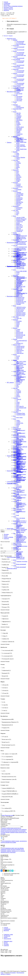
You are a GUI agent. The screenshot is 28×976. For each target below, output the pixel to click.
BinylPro (15, 151)
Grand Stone (19, 282)
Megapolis (18, 177)
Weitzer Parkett (17, 86)
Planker (15, 354)
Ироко (18, 445)
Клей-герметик (20, 540)
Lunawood (15, 251)
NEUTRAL (19, 128)
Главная (6, 2)
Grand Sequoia (20, 377)
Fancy (17, 213)
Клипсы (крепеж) (20, 497)
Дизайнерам (7, 935)
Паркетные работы (12, 568)
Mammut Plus (19, 202)
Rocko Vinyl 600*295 (21, 446)
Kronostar (15, 182)
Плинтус (18, 444)
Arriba (17, 389)
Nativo (18, 395)
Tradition (18, 264)
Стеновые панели (21, 263)
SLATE (18, 258)
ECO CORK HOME (21, 271)
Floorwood (16, 170)
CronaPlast (15, 412)
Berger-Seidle (16, 449)
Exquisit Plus (19, 198)
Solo (17, 385)
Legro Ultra (16, 434)
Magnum (15, 56)
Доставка (6, 534)
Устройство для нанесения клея (20, 558)
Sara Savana (19, 93)
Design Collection (20, 157)
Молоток (18, 549)
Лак (17, 462)
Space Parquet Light (21, 407)
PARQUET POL (17, 109)
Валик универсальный (20, 527)
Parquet (18, 424)
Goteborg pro (19, 221)
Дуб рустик (19, 99)
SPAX (14, 560)
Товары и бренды (8, 9)
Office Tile (18, 318)
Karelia (15, 51)
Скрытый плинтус (21, 479)
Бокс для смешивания (19, 524)
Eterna (17, 366)
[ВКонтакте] (1, 871)
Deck (14, 416)
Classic (18, 374)
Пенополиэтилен (20, 464)
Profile (17, 181)
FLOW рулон (19, 311)
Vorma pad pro (19, 353)
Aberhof (15, 360)
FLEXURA (16, 45)
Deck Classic (19, 417)
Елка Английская (20, 44)
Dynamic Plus (19, 195)
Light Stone (19, 283)
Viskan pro (19, 351)
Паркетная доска (11, 38)
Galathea (15, 48)
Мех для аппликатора (19, 534)
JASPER (18, 124)
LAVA (17, 125)
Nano (17, 291)
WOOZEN (16, 468)
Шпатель (18, 543)
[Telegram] (10, 871)
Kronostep (15, 188)
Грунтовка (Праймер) (19, 454)
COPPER (18, 117)
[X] (6, 871)
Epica (17, 171)
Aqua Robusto (19, 193)
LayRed (18, 329)
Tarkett (14, 77)
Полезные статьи (8, 7)
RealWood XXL (20, 303)
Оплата (6, 535)
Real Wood (19, 382)
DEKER (18, 106)
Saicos (14, 529)
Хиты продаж (7, 938)
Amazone (18, 192)
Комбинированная (21, 461)
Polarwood (15, 69)
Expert (17, 174)
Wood (17, 154)
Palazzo (18, 178)
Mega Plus (18, 203)
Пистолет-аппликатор (19, 555)
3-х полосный (19, 42)
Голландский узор (21, 55)
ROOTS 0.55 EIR (20, 335)
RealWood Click (20, 297)
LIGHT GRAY (20, 127)
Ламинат (9, 142)
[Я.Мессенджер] (12, 871)
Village (18, 158)
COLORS (18, 250)
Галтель (18, 443)
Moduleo (15, 328)
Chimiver (15, 483)
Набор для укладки (21, 504)
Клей (17, 461)
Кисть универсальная (20, 531)
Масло (18, 465)
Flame (17, 165)
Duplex (18, 322)
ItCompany (13, 972)
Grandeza (18, 392)
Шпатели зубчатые (21, 542)
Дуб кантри (19, 96)
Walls (17, 326)
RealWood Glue (20, 298)
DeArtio (15, 445)
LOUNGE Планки (21, 371)
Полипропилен (20, 467)
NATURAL (19, 257)
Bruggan (15, 429)
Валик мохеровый (21, 567)
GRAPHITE (19, 120)
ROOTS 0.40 (19, 332)
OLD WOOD (16, 59)
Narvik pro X (19, 225)
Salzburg (18, 185)
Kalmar (18, 223)
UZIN (14, 565)
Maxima (18, 175)
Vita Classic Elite (20, 265)
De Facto (18, 184)
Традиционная (20, 107)
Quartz (18, 403)
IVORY (18, 123)
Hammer (15, 547)
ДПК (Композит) (20, 430)
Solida (17, 368)
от (1, 551)
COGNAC (19, 116)
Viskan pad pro (20, 350)
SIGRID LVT (19, 343)
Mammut (18, 200)
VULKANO (19, 134)
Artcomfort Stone (20, 276)
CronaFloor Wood (20, 414)
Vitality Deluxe (20, 138)
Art (17, 400)
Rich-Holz (15, 447)
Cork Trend (19, 261)
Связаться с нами (8, 934)
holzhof (15, 431)
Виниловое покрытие (12, 296)
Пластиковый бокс (21, 536)
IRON (17, 121)
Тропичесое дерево (21, 441)
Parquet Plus (19, 296)
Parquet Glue (19, 294)
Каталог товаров (8, 35)
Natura (18, 92)
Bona (14, 473)
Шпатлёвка (19, 472)
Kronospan (16, 435)
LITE (17, 253)
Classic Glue (19, 290)
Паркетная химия (11, 483)
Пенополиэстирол (21, 474)
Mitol (14, 508)
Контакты (6, 10)
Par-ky (14, 63)
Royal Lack (19, 239)
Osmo (14, 516)
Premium (18, 209)
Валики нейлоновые (21, 529)
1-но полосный (20, 41)
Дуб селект (19, 100)
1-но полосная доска (21, 235)
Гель (17, 451)
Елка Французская (21, 238)
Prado (17, 363)
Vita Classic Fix (20, 267)
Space (17, 405)
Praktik (15, 232)
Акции (5, 937)
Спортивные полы (12, 481)
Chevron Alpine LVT (21, 277)
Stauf (14, 543)
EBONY (18, 118)
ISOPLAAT (16, 457)
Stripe (17, 325)
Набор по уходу (20, 492)
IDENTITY (19, 288)
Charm (18, 161)
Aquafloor (15, 289)
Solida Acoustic (20, 370)
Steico (14, 470)
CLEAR (18, 114)
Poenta (14, 111)
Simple (18, 324)
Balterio (15, 136)
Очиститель (19, 507)
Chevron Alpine (20, 372)
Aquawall (18, 399)
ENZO (18, 251)
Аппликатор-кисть (21, 522)
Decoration (19, 321)
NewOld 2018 (19, 141)
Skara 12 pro (19, 227)
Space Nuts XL (20, 406)
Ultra (17, 287)
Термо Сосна (19, 438)
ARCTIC (18, 113)
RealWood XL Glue (21, 301)
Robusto (18, 204)
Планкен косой (20, 259)
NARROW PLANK (21, 254)
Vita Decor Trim (20, 268)
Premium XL (19, 381)
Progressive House (20, 374)
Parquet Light (19, 379)
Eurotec (15, 544)
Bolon (14, 305)
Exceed (18, 356)
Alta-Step (15, 388)
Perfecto (18, 396)
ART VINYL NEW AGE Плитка (21, 365)
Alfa (17, 361)
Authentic (18, 428)
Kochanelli (15, 88)
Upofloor (15, 81)
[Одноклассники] (4, 871)
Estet (17, 172)
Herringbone (19, 199)
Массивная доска (11, 91)
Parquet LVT (19, 284)
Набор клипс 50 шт (21, 494)
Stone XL (18, 410)
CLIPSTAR (16, 493)
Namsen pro (19, 349)
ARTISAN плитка (21, 307)
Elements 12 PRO (20, 220)
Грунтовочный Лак (21, 456)
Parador (15, 102)
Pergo (14, 216)
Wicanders (15, 275)
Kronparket (16, 206)
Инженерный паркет (12, 242)
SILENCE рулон (20, 315)
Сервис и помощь (8, 537)
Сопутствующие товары (13, 557)
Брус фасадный (20, 252)
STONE (18, 131)
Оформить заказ (8, 941)
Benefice (18, 234)
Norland (15, 339)
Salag (14, 469)
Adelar (14, 364)
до (17, 551)
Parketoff (15, 104)
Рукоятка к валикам (21, 537)
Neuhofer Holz (16, 496)
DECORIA (16, 317)
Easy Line (18, 279)
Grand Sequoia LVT (21, 280)
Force (17, 357)
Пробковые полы (11, 266)
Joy (17, 431)
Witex (14, 510)
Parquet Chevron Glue (21, 293)
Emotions (18, 262)
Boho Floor (16, 156)
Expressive (19, 375)
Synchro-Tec (19, 186)
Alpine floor (16, 276)
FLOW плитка (20, 310)
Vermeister (15, 548)
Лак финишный (20, 463)
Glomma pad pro (20, 346)
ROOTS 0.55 (19, 333)
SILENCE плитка (20, 314)
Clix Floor (15, 160)
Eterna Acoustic (20, 367)
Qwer (2, 972)
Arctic (17, 211)
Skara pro (18, 228)
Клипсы (18, 489)
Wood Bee (15, 260)
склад (17, 274)
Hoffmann (15, 319)
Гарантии (6, 538)
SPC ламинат (10, 382)
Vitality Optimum (20, 145)
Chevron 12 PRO (20, 217)
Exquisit (18, 196)
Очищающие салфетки (19, 552)
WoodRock (16, 477)
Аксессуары (10, 528)
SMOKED (19, 129)
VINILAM (16, 375)
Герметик (18, 500)
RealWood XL (19, 300)
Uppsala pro (19, 231)
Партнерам (7, 4)
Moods (18, 330)
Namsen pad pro (20, 347)
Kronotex (15, 191)
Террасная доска (11, 455)
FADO (18, 272)
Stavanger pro (19, 230)
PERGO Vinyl (16, 344)
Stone (17, 153)
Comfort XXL (19, 423)
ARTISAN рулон (20, 308)
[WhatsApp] (8, 871)
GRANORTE (16, 260)
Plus (17, 168)
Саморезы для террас (21, 546)
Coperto (18, 89)
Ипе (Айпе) (19, 448)
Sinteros (15, 73)
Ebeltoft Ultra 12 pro (21, 218)
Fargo (14, 419)
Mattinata (18, 90)
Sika (14, 533)
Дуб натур (19, 97)
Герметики (19, 452)
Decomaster (16, 448)
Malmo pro (19, 224)
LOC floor (15, 210)
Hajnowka (15, 234)
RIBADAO (16, 443)
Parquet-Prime (16, 66)
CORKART (16, 249)
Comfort (18, 421)
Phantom (18, 179)
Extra (17, 164)
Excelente (18, 391)
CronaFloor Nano (20, 413)
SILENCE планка (20, 312)
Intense (18, 167)
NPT (14, 513)
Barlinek (15, 40)
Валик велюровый (21, 564)
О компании (7, 3)
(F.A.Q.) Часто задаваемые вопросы (13, 6)
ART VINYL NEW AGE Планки (21, 362)
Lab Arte (15, 95)
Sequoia (18, 286)
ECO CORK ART (20, 286)
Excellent (18, 163)
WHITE (18, 135)
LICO (14, 269)
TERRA (18, 132)
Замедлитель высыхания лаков (20, 458)
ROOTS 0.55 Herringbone (19, 337)
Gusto (17, 393)
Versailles (18, 304)
